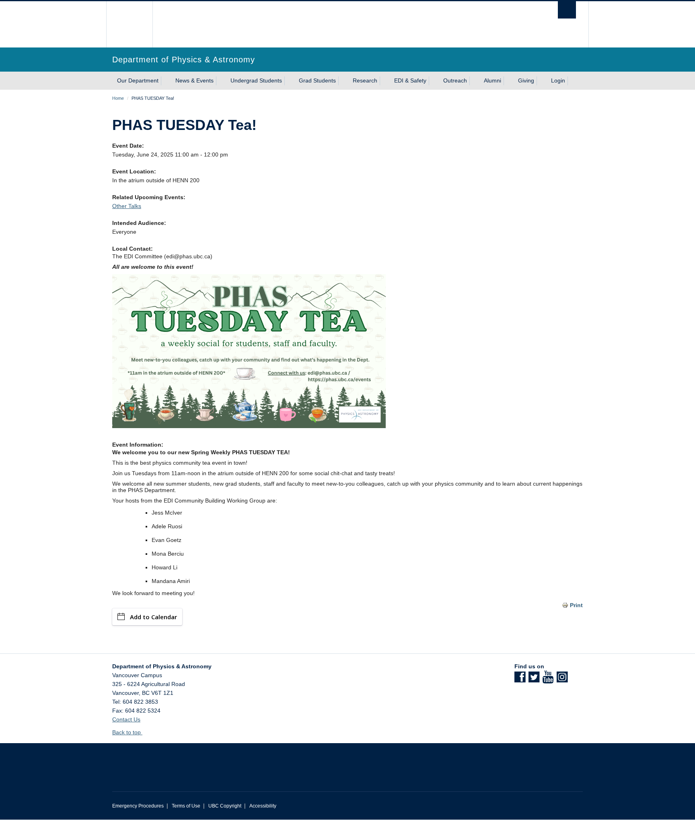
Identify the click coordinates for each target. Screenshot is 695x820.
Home (118, 98)
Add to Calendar (153, 617)
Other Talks (126, 206)
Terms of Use (186, 806)
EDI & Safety (410, 80)
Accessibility (262, 806)
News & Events (194, 80)
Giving (526, 80)
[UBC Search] (567, 10)
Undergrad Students (256, 80)
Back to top (127, 732)
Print (576, 605)
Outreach (455, 80)
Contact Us (126, 719)
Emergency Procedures (138, 806)
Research (365, 80)
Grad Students (317, 80)
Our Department (137, 80)
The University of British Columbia (129, 24)
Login (558, 80)
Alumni (492, 80)
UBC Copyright (224, 806)
